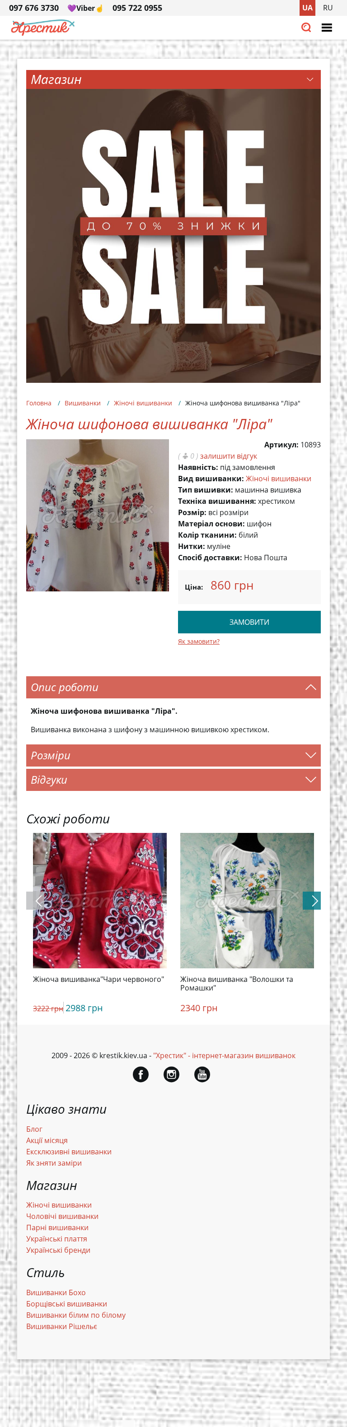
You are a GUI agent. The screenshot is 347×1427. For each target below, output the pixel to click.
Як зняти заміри (54, 1163)
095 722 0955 (137, 7)
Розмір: (192, 512)
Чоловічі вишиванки (62, 1216)
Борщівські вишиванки (66, 1304)
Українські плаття (56, 1239)
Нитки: (191, 546)
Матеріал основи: (211, 524)
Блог (34, 1129)
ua (307, 8)
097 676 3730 (34, 7)
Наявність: (198, 467)
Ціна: (194, 586)
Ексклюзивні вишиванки (69, 1152)
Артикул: (281, 445)
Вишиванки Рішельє (61, 1326)
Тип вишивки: (205, 490)
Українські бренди (58, 1250)
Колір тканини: (207, 535)
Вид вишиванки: (211, 478)
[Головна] (43, 33)
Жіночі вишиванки (143, 403)
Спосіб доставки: (210, 557)
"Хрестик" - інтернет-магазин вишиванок (224, 1055)
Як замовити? (199, 641)
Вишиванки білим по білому (76, 1315)
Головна (39, 403)
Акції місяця (47, 1140)
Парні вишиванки (57, 1227)
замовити (249, 622)
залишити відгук (228, 456)
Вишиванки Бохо (56, 1292)
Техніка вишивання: (217, 501)
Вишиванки (83, 403)
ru (328, 8)
